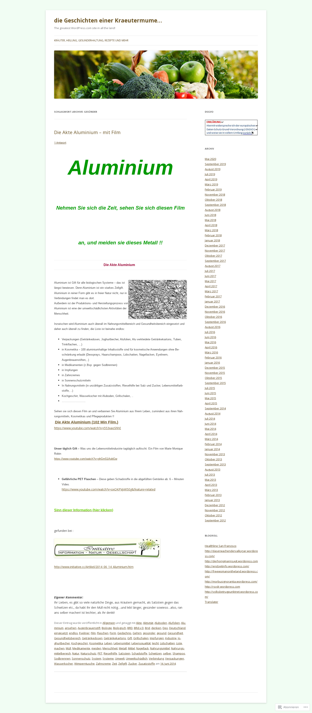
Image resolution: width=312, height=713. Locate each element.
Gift (129, 638)
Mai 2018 (210, 220)
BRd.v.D (139, 628)
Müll (68, 648)
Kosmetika (96, 643)
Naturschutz (88, 653)
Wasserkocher (63, 663)
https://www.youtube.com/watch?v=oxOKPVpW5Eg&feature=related (108, 489)
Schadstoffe (139, 653)
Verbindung (156, 658)
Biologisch (119, 628)
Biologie (107, 628)
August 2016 (212, 327)
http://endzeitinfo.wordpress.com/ (227, 566)
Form (113, 633)
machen (59, 648)
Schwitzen (155, 653)
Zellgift (122, 663)
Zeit (114, 663)
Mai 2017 (210, 281)
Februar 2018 (213, 235)
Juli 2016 (210, 332)
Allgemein (109, 623)
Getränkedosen (92, 638)
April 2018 (211, 225)
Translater (211, 602)
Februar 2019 (213, 189)
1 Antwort (60, 142)
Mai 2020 (210, 159)
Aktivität (148, 623)
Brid (147, 628)
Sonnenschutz (81, 658)
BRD (130, 628)
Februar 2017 (213, 296)
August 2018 (212, 210)
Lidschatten (167, 643)
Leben (108, 643)
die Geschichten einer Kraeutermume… (108, 20)
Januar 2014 (212, 449)
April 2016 (211, 347)
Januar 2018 (212, 240)
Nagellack (142, 648)
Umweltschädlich (137, 658)
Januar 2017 (212, 301)
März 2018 (211, 230)
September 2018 (215, 205)
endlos (73, 633)
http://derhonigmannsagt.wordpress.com (231, 561)
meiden (96, 648)
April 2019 (211, 179)
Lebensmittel (122, 643)
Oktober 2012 (213, 515)
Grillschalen (141, 638)
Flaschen (102, 633)
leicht (155, 643)
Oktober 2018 (213, 200)
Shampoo (179, 653)
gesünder (149, 633)
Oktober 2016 (213, 317)
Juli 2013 (210, 474)
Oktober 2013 (213, 459)
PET (100, 653)
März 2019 (211, 184)
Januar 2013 (212, 500)
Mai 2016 (210, 342)
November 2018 (215, 194)
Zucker (132, 663)
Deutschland (177, 628)
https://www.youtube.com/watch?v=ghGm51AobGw (85, 458)
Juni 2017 (210, 276)
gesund (161, 633)
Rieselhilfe (110, 653)
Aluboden (161, 623)
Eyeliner (84, 633)
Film (93, 633)
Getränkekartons (115, 638)
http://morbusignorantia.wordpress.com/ (231, 581)
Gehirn (137, 633)
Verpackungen (174, 658)
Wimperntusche (84, 663)
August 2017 (212, 266)
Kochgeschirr (79, 643)
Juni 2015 (210, 393)
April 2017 (211, 286)
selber (167, 653)
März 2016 (211, 352)
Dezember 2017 (215, 245)
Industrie (171, 638)
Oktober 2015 (213, 378)
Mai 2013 (210, 480)
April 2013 (211, 485)
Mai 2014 (210, 429)
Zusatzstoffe (146, 663)
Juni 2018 (210, 215)
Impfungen (157, 638)
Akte (139, 623)
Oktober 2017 (213, 256)
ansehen (70, 628)
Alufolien (174, 623)
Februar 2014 (213, 444)
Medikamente (81, 648)
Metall (123, 648)
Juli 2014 (210, 418)
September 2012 (215, 520)
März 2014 (211, 439)
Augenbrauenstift (89, 628)
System (96, 658)
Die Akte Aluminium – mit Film (87, 132)
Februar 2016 (213, 357)
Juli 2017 (210, 271)
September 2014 (215, 408)
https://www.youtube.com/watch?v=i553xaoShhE (87, 428)
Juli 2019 (210, 174)
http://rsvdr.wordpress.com (222, 586)
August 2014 (212, 413)
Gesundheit (175, 633)
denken (156, 628)
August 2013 (212, 469)
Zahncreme (103, 663)
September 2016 (215, 322)
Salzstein (124, 653)
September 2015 (215, 383)
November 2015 (215, 373)
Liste (179, 643)
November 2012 (215, 510)
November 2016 (215, 312)
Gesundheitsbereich (67, 638)
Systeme (108, 658)
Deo (165, 628)
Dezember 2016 (215, 306)
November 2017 (215, 250)
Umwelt (120, 658)
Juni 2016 (210, 337)
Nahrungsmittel (160, 648)
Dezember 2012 (215, 505)
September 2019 (215, 164)
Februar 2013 (213, 495)
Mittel (131, 648)
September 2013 (215, 464)
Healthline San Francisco (220, 546)
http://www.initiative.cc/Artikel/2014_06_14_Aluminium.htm (94, 567)
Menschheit (110, 648)
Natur (75, 653)
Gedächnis (124, 633)
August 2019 (212, 169)
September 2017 (215, 261)
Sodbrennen (62, 658)
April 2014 (211, 434)
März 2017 (211, 291)
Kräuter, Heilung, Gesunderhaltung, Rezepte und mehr (91, 40)
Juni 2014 (210, 424)
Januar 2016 (212, 362)
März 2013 (211, 490)
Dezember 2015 (215, 368)
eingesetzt (61, 633)
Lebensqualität (141, 643)
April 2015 (211, 403)
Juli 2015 (210, 388)
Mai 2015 (210, 398)
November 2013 (215, 454)
